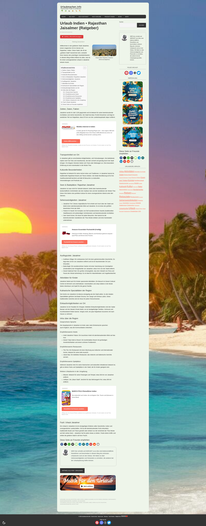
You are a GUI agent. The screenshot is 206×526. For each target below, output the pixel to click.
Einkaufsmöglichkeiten (123, 177)
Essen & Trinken (136, 177)
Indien (86, 499)
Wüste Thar (75, 504)
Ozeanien (121, 193)
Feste (73, 502)
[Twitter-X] (139, 73)
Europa (131, 180)
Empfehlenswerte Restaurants (74, 96)
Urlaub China (139, 208)
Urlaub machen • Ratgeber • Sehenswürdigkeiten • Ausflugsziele (71, 8)
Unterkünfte (123, 208)
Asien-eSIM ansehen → (71, 141)
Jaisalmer (85, 502)
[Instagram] (131, 73)
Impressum (100, 516)
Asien (78, 499)
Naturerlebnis (123, 189)
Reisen (100, 499)
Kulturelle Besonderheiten (69, 74)
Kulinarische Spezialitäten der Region (73, 85)
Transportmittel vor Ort (68, 72)
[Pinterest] (126, 73)
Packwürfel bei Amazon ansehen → (74, 242)
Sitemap (106, 516)
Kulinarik (91, 499)
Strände (138, 203)
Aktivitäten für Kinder (68, 83)
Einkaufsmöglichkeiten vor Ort (70, 88)
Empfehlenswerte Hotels (72, 94)
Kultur (96, 499)
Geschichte (131, 183)
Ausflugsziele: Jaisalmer (69, 81)
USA (139, 211)
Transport (136, 205)
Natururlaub (130, 189)
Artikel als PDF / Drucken (72, 470)
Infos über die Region (69, 90)
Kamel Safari (92, 502)
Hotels (82, 499)
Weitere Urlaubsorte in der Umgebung (76, 100)
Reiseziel (134, 193)
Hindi (77, 502)
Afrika (121, 172)
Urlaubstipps (134, 211)
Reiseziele (105, 499)
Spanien (120, 203)
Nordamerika (138, 189)
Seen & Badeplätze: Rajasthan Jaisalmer (74, 77)
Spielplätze (126, 203)
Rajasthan (103, 502)
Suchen (121, 22)
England (129, 177)
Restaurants (112, 499)
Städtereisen (123, 205)
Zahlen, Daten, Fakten (68, 70)
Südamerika (130, 205)
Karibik (140, 183)
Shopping (74, 501)
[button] (61, 444)
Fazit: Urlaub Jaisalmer (69, 102)
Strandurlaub (132, 203)
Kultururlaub (135, 186)
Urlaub (68, 499)
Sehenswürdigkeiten (66, 501)
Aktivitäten (73, 499)
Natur (140, 187)
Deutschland (127, 175)
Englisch (69, 502)
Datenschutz (94, 516)
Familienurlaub (139, 180)
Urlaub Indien (81, 501)
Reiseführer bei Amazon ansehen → (75, 409)
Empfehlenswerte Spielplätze (73, 98)
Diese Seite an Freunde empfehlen (73, 104)
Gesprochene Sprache (72, 92)
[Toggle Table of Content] (84, 67)
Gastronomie (123, 183)
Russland (141, 197)
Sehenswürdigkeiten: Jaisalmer (71, 79)
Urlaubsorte (127, 211)
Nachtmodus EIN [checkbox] (4, 522)
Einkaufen (135, 175)
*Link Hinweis (111, 516)
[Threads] (134, 72)
